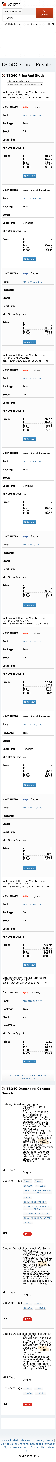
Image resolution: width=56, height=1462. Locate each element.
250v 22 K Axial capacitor (37, 1218)
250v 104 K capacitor (35, 1202)
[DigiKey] (26, 106)
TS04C (27, 1181)
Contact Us (37, 1447)
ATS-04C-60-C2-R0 (32, 378)
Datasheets (14, 24)
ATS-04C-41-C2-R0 (32, 904)
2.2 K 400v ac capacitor (36, 1213)
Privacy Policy (44, 1440)
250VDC (28, 1186)
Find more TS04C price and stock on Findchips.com (28, 1077)
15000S (27, 1223)
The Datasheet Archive (12, 4)
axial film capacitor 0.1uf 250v (38, 1191)
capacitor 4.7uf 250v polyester (37, 1207)
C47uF (27, 1197)
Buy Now (30, 176)
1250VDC (40, 1186)
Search (44, 14)
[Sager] (26, 273)
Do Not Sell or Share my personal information (28, 1443)
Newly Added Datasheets (17, 1440)
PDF (27, 1234)
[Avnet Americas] (26, 190)
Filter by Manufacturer (18, 81)
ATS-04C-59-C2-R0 (32, 115)
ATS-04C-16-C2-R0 (32, 641)
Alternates (35, 24)
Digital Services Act (15, 1447)
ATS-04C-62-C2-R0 (32, 1001)
